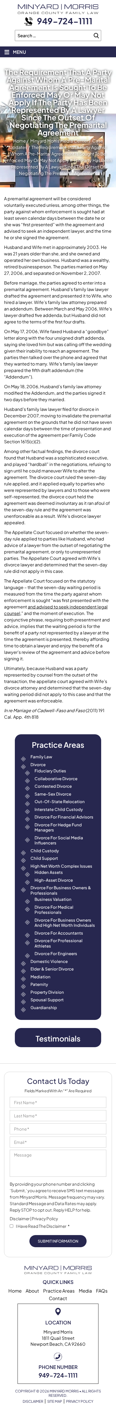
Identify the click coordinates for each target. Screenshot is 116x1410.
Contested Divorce (53, 786)
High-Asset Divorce (54, 879)
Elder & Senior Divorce (52, 968)
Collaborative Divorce (56, 778)
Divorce (38, 764)
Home (15, 1291)
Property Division (47, 992)
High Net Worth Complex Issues (61, 865)
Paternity (39, 984)
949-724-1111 (65, 21)
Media (85, 1291)
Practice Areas (59, 1291)
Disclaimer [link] (33, 1401)
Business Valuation (53, 899)
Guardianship (43, 1007)
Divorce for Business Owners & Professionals (60, 890)
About (32, 1291)
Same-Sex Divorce (53, 793)
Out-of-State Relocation (60, 801)
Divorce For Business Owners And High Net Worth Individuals (65, 922)
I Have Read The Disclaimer (43, 1226)
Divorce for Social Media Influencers (59, 840)
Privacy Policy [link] (79, 1401)
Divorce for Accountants (59, 932)
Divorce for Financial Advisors (64, 816)
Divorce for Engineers (56, 953)
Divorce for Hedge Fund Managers (58, 827)
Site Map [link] (54, 1401)
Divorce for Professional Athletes (59, 943)
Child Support (44, 858)
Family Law (41, 756)
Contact (58, 1298)
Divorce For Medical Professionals (54, 909)
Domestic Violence (49, 961)
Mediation (40, 976)
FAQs (102, 1291)
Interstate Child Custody (59, 809)
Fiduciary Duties (50, 770)
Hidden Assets (49, 872)
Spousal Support (47, 999)
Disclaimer (20, 1218)
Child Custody (44, 850)
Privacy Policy (45, 1218)
